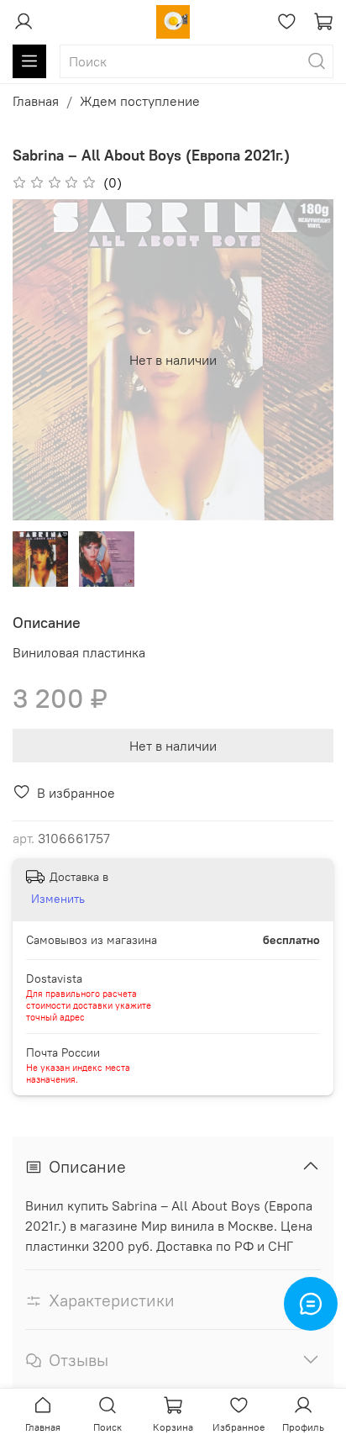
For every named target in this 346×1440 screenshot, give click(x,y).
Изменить (58, 898)
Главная (36, 100)
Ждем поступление (140, 100)
